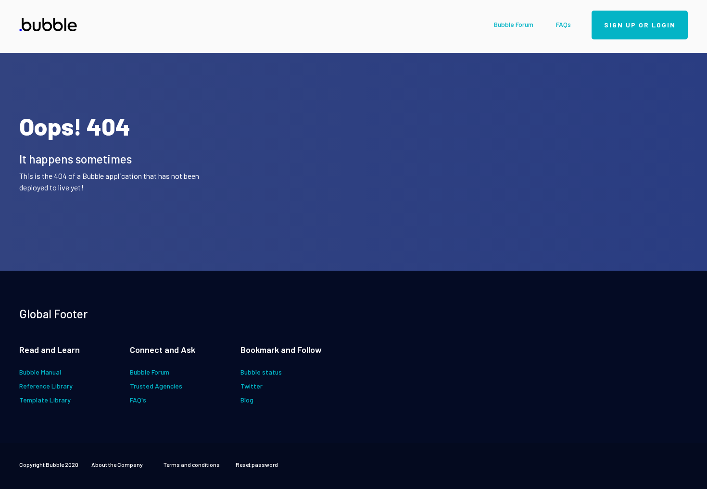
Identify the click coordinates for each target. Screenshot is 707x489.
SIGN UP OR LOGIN (640, 25)
